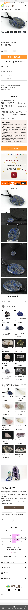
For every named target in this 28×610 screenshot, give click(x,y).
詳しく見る (14, 507)
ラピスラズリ (9, 75)
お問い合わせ (8, 61)
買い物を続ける (7, 89)
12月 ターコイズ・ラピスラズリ (13, 76)
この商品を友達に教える (9, 87)
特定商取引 (5, 598)
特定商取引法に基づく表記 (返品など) (12, 85)
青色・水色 (9, 78)
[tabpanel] (14, 21)
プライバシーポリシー (5, 601)
